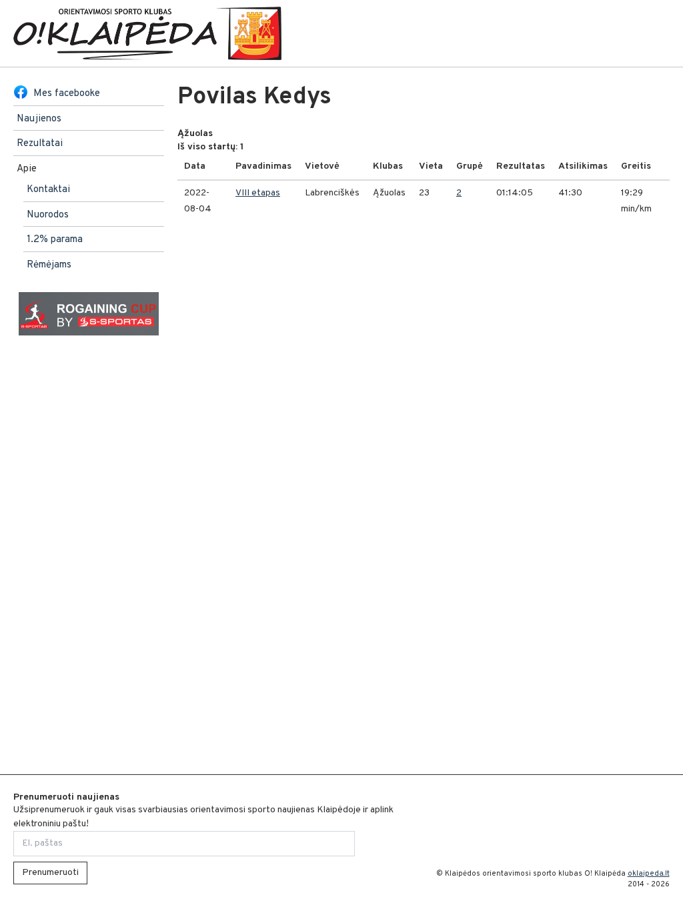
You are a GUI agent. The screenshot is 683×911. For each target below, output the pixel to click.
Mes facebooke (66, 93)
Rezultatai (40, 143)
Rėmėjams (49, 265)
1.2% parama (55, 239)
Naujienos (39, 119)
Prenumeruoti (50, 872)
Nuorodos (48, 215)
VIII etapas (257, 193)
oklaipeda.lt (649, 873)
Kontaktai (48, 189)
